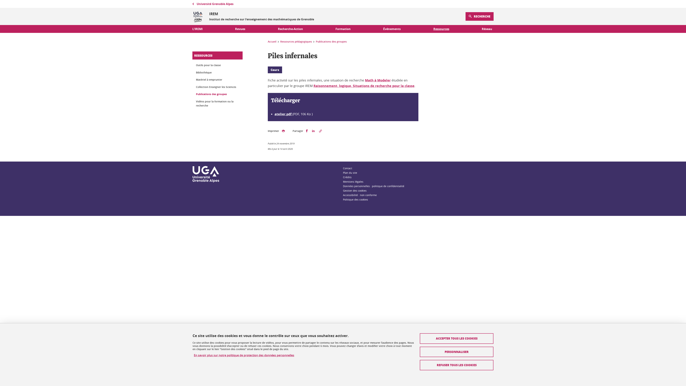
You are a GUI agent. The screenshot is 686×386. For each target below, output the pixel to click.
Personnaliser (457, 352)
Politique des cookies (355, 199)
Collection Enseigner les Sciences (216, 87)
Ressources (203, 55)
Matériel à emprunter (209, 79)
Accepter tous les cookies (457, 338)
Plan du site (350, 172)
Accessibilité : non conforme (360, 195)
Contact (347, 168)
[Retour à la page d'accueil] (197, 16)
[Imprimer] (283, 131)
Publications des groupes (211, 94)
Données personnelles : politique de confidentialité (373, 186)
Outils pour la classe (208, 65)
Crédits (347, 177)
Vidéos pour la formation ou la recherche (214, 103)
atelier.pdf (283, 114)
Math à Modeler (378, 80)
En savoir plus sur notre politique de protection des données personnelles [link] (244, 355)
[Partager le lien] (320, 131)
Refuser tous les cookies (457, 365)
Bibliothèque (204, 72)
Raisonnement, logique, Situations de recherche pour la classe (364, 86)
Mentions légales (353, 181)
